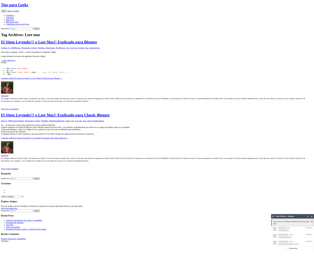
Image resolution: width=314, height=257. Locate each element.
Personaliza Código (29, 48)
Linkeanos (10, 18)
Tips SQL (9, 225)
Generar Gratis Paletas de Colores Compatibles (24, 220)
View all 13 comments (9, 109)
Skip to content (13, 11)
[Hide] (312, 216)
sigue (91, 48)
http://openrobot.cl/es (9, 208)
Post (57, 48)
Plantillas (41, 48)
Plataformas (50, 48)
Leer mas (73, 48)
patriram (96, 48)
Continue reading (32, 78)
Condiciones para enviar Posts (17, 24)
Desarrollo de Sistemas (15, 223)
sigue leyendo (92, 121)
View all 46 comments (9, 169)
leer (67, 48)
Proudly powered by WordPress (13, 239)
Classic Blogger (18, 121)
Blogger (18, 48)
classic (67, 121)
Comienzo (10, 15)
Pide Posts (10, 20)
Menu (4, 11)
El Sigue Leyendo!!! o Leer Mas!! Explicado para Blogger (49, 42)
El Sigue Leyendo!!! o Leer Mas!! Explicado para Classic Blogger (55, 115)
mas (86, 48)
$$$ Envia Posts (12, 22)
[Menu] (273, 216)
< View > (8, 60)
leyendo (81, 48)
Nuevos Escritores (13, 227)
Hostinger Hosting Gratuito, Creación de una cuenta (26, 229)
